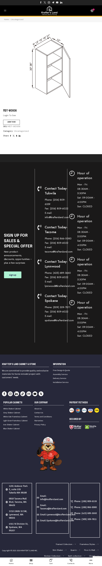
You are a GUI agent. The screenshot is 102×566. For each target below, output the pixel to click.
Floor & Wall (89, 550)
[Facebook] (41, 2)
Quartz (74, 550)
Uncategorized (17, 19)
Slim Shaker (58, 550)
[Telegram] (53, 2)
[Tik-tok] (22, 393)
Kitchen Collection (52, 556)
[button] (12, 274)
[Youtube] (57, 2)
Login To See (11, 122)
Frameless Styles (87, 544)
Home (6, 19)
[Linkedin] (61, 2)
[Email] (28, 393)
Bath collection (75, 556)
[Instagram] (49, 2)
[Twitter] (45, 2)
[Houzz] (41, 393)
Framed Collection (64, 544)
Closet (92, 556)
